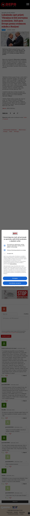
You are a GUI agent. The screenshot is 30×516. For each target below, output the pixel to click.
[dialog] (15, 258)
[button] (15, 253)
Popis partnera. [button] (13, 263)
